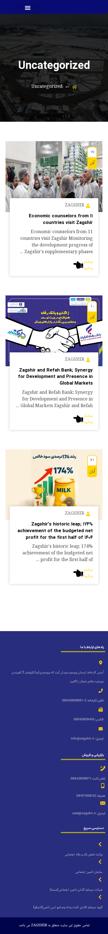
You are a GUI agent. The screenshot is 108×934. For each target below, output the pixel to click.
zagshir (74, 205)
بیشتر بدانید (88, 265)
